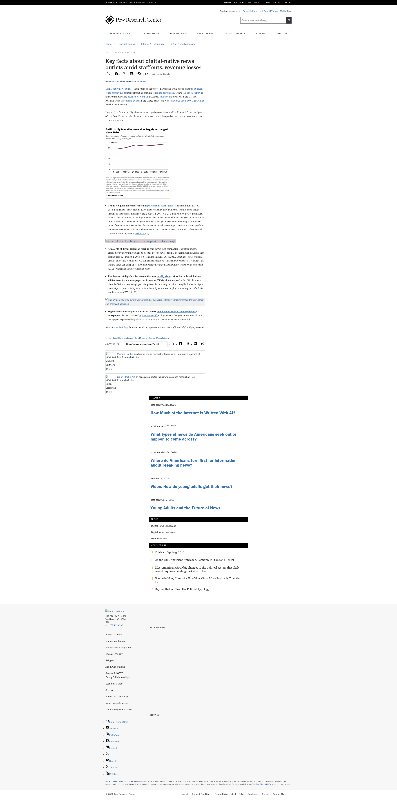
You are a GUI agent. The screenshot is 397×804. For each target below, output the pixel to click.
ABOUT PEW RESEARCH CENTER (119, 781)
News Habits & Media (116, 702)
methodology (141, 233)
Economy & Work (114, 683)
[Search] (289, 20)
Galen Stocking (138, 81)
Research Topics (120, 33)
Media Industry (162, 338)
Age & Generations (115, 666)
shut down (165, 96)
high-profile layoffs (148, 315)
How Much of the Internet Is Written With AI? (193, 412)
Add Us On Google (161, 73)
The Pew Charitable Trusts (263, 784)
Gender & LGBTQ (114, 673)
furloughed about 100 (180, 100)
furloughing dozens (130, 100)
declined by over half (138, 96)
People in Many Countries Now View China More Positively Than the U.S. (197, 580)
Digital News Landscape (123, 338)
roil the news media (164, 92)
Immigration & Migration (118, 647)
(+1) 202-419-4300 (114, 625)
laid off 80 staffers (192, 92)
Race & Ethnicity (114, 653)
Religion (109, 660)
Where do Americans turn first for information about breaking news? (193, 463)
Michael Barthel (116, 81)
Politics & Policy (113, 634)
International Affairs (115, 640)
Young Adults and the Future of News (185, 507)
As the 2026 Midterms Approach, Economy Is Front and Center (194, 560)
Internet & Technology (116, 696)
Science (109, 690)
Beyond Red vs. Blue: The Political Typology (182, 589)
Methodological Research (118, 709)
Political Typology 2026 (169, 552)
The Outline (198, 100)
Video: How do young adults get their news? (191, 486)
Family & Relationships (117, 677)
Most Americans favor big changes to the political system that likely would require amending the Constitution (197, 569)
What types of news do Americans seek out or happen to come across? (193, 437)
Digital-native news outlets (118, 88)
